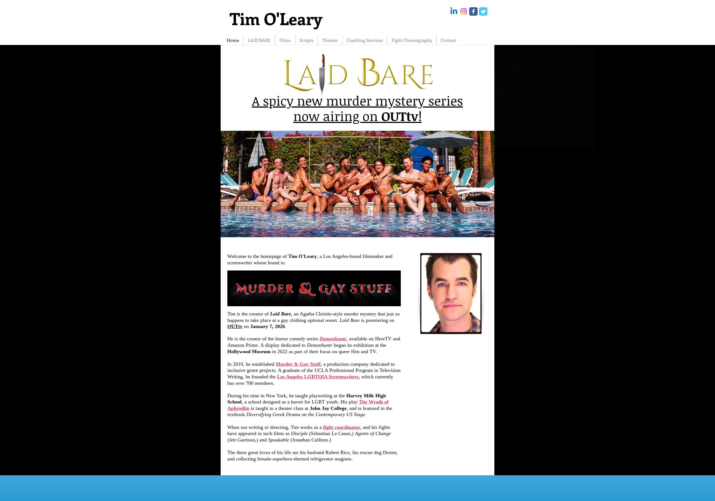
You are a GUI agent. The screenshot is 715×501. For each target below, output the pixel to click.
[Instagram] (463, 11)
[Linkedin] (454, 11)
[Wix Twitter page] (483, 11)
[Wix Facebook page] (473, 11)
